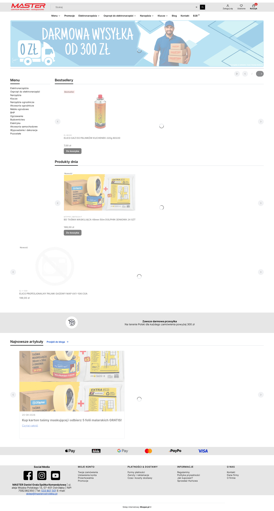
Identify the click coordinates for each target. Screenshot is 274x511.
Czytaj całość (30, 425)
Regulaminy (183, 472)
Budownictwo (17, 119)
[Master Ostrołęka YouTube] (55, 479)
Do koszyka (72, 151)
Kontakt (231, 472)
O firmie (231, 477)
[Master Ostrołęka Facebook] (28, 479)
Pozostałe (15, 133)
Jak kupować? (185, 477)
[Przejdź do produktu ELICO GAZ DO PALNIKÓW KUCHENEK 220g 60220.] (99, 110)
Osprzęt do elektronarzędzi (25, 91)
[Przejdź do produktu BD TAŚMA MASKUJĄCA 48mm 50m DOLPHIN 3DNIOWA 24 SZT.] (99, 192)
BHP (12, 112)
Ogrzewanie (16, 116)
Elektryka (15, 123)
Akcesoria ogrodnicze (22, 105)
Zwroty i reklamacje (138, 475)
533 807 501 (48, 490)
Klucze (13, 98)
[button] (202, 7)
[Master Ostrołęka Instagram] (41, 479)
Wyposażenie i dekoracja (23, 130)
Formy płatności (136, 472)
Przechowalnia (86, 477)
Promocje (83, 480)
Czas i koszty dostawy (140, 477)
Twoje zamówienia (88, 472)
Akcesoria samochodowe (24, 126)
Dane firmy (233, 475)
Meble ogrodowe (19, 109)
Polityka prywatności (188, 475)
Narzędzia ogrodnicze (22, 102)
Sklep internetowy (136, 507)
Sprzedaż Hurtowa (187, 480)
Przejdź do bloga (56, 341)
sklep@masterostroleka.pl (41, 493)
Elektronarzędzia (19, 88)
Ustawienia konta (87, 475)
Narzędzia (15, 95)
